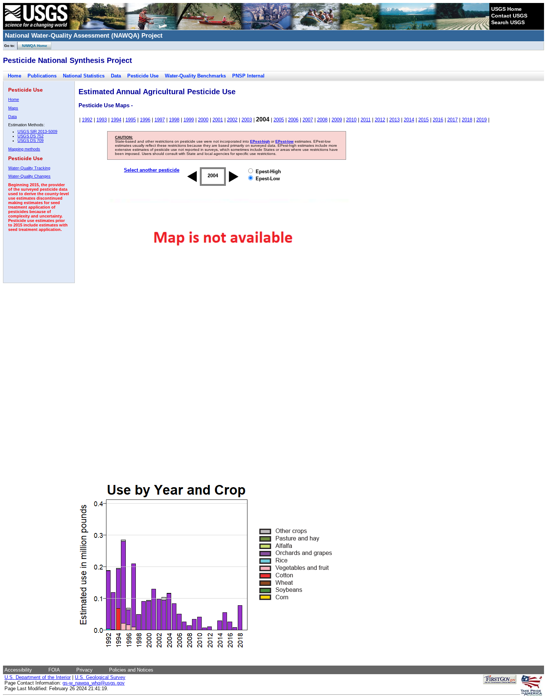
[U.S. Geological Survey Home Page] (36, 28)
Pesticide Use (143, 76)
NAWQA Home (32, 46)
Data (116, 76)
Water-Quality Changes (29, 176)
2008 (322, 120)
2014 (409, 120)
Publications (42, 76)
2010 (351, 120)
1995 (130, 120)
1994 (116, 120)
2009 (337, 120)
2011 (366, 120)
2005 (279, 120)
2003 (246, 120)
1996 (145, 120)
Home (14, 76)
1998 (174, 120)
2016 (438, 120)
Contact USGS (509, 16)
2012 (380, 120)
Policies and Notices (131, 670)
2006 (293, 120)
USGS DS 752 (30, 136)
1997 (159, 120)
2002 (232, 120)
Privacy (84, 670)
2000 (203, 120)
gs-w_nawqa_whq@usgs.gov (94, 683)
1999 (188, 120)
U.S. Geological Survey (100, 677)
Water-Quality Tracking (29, 168)
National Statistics (84, 76)
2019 (481, 120)
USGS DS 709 (30, 140)
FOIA (54, 670)
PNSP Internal (248, 76)
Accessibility (18, 670)
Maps (13, 108)
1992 (87, 120)
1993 (101, 120)
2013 (394, 120)
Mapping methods (24, 149)
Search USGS (508, 22)
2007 (308, 120)
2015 (423, 120)
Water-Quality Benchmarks (195, 76)
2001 (217, 120)
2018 (467, 120)
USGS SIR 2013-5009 (37, 131)
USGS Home (506, 9)
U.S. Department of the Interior (37, 677)
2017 (452, 120)
